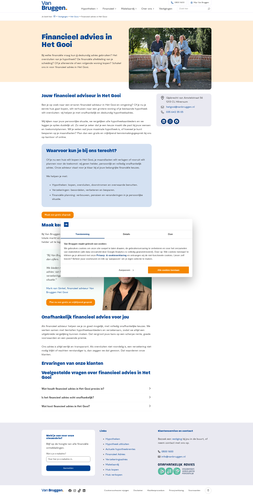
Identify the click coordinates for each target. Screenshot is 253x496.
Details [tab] (126, 234)
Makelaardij (127, 8)
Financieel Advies (115, 454)
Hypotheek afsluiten (117, 444)
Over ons (146, 8)
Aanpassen (124, 270)
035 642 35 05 (174, 112)
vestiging (177, 439)
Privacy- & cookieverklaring (111, 255)
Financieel (108, 8)
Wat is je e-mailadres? (56, 454)
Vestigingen (63, 17)
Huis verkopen (114, 475)
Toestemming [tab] (82, 234)
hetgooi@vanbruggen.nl (180, 107)
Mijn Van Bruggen (201, 3)
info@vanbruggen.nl (173, 456)
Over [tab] (170, 234)
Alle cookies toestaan (168, 270)
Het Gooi (74, 17)
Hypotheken (88, 8)
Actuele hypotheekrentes (120, 449)
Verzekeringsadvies (117, 459)
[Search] (209, 9)
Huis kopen (112, 469)
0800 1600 (179, 3)
